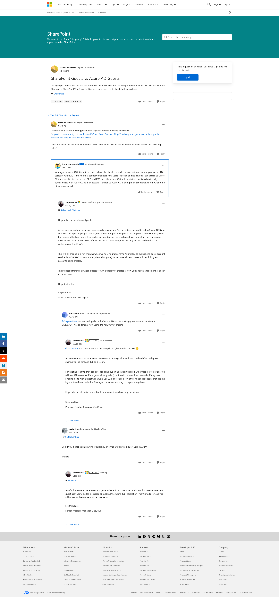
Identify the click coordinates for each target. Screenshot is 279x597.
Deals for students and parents (113, 579)
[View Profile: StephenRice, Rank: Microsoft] (61, 204)
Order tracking (69, 570)
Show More (59, 93)
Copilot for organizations (32, 565)
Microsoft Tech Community (189, 570)
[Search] (209, 4)
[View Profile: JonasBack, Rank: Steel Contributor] (65, 315)
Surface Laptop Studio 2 (31, 561)
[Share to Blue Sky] (158, 536)
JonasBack (74, 313)
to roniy (103, 472)
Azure (182, 551)
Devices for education (110, 556)
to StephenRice (103, 313)
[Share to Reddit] (153, 536)
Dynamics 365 (144, 561)
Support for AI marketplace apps (191, 565)
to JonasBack (106, 340)
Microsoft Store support (72, 561)
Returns (66, 565)
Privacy (158, 592)
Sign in (187, 77)
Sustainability (223, 584)
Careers (221, 551)
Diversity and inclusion (227, 575)
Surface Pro (27, 551)
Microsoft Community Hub (57, 12)
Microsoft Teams (145, 575)
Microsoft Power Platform (148, 570)
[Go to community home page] (49, 4)
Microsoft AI (144, 551)
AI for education (108, 584)
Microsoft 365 (144, 565)
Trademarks (196, 592)
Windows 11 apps (29, 584)
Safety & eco (208, 592)
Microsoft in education (110, 551)
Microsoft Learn (185, 561)
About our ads (231, 592)
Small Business (145, 584)
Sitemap (134, 592)
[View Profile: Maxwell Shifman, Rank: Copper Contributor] (54, 69)
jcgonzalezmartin (70, 164)
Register (217, 4)
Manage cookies (170, 592)
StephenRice (71, 202)
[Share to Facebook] (144, 536)
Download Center (70, 556)
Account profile (69, 551)
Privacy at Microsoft (226, 565)
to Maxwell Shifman (94, 164)
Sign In (227, 4)
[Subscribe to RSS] (163, 536)
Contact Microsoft (146, 592)
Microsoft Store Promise (72, 579)
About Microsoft (224, 556)
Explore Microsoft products (32, 579)
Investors (222, 570)
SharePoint (102, 12)
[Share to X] (149, 536)
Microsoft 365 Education (111, 565)
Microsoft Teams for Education (113, 561)
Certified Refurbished (71, 575)
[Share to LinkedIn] (139, 536)
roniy (71, 429)
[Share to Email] (168, 536)
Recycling (219, 592)
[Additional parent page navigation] (72, 12)
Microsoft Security (146, 556)
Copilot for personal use (31, 570)
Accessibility (223, 579)
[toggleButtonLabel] (230, 12)
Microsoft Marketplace (188, 575)
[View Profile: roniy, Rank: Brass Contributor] (65, 430)
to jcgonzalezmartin (102, 202)
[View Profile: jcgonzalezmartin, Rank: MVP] (58, 166)
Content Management (86, 12)
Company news (224, 561)
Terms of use (184, 592)
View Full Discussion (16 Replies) (64, 115)
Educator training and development (114, 575)
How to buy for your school (111, 570)
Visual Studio (184, 584)
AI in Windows (28, 575)
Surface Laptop (28, 556)
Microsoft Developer (187, 556)
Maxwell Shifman (68, 67)
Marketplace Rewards (187, 579)
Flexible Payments (70, 584)
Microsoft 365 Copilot (147, 579)
